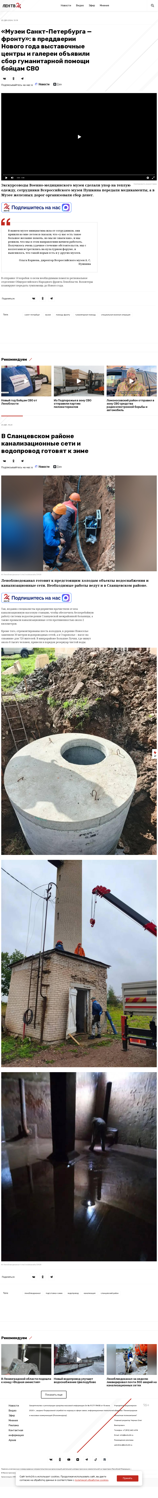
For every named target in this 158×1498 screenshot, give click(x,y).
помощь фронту (63, 315)
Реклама (14, 1425)
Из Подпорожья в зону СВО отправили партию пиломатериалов (72, 404)
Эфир (92, 5)
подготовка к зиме (54, 1293)
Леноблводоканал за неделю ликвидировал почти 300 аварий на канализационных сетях (132, 1382)
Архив (12, 1440)
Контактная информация (16, 1433)
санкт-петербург (32, 315)
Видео (80, 5)
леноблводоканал (33, 1293)
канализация (90, 1293)
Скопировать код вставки (145, 184)
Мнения (104, 5)
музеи (48, 315)
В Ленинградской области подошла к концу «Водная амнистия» (26, 1380)
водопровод (73, 1293)
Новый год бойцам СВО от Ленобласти (19, 402)
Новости (66, 5)
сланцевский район (109, 1293)
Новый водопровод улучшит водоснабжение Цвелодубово (75, 1380)
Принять (127, 1478)
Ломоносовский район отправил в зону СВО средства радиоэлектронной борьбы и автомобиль (130, 405)
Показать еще (53, 1394)
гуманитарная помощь (85, 315)
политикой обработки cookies (91, 1480)
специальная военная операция (115, 315)
